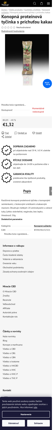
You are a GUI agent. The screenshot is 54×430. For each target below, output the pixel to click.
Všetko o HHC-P (10, 374)
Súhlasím (38, 423)
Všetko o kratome (11, 361)
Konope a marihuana (12, 344)
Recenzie (7, 300)
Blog (5, 340)
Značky (6, 295)
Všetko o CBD (9, 348)
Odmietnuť (13, 423)
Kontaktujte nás (10, 316)
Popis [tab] (27, 191)
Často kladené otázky (13, 255)
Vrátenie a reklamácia (13, 259)
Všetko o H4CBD (10, 365)
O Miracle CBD (9, 291)
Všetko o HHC (9, 369)
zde (35, 407)
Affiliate (6, 308)
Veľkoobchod (9, 304)
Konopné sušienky (43, 225)
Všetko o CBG (9, 353)
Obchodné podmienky (13, 267)
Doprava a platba (11, 250)
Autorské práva (10, 312)
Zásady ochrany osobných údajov (18, 271)
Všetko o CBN (9, 357)
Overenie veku (9, 263)
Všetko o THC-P (10, 378)
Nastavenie (26, 414)
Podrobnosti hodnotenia (12, 31)
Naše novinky (9, 336)
